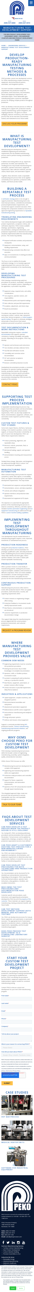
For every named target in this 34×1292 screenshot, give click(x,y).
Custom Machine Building (11, 1252)
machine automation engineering (17, 509)
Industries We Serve (7, 1257)
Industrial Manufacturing (10, 1261)
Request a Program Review (17, 630)
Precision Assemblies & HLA (11, 1254)
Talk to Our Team (12, 804)
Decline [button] (21, 1288)
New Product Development (11, 1250)
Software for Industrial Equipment (14, 1169)
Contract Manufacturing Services (12, 1246)
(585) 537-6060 (9, 23)
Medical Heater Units (12, 1142)
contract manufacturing (21, 726)
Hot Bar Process (10, 1117)
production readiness (17, 548)
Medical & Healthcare (9, 1263)
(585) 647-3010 (24, 23)
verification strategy (9, 199)
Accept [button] (13, 1288)
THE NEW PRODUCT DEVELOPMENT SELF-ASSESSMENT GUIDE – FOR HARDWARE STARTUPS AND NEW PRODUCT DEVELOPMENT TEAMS (17, 37)
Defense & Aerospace (10, 1265)
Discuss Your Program (15, 123)
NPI (26, 724)
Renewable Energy (8, 1259)
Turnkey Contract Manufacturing (13, 1248)
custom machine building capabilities (17, 513)
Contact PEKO (10, 384)
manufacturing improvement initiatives (13, 728)
